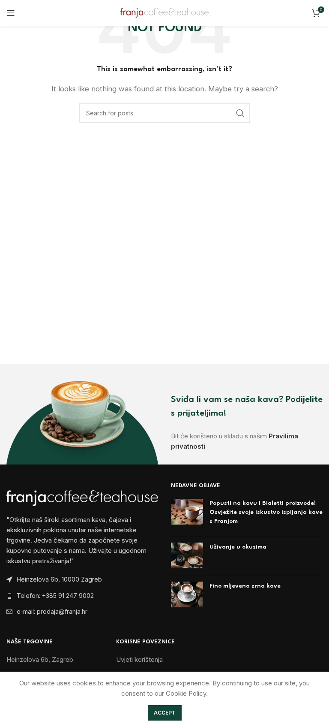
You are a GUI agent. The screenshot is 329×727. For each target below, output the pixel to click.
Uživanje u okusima (237, 547)
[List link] (82, 595)
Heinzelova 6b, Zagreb (39, 659)
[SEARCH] (240, 113)
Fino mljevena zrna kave (245, 586)
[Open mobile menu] (10, 12)
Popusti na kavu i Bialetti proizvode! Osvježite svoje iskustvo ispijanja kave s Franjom (266, 512)
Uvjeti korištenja (139, 659)
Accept (165, 712)
